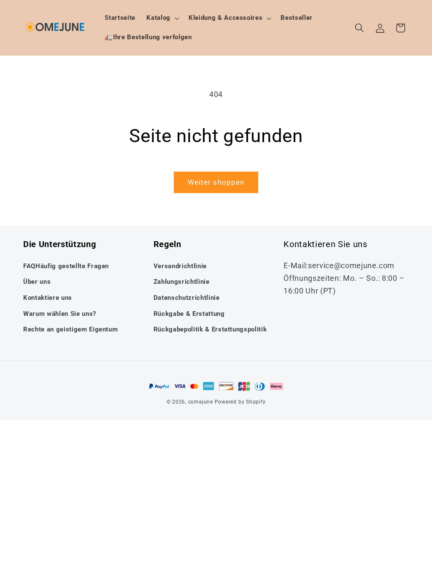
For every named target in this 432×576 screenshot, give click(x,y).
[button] (162, 18)
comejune (200, 402)
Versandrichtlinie (180, 266)
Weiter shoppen (216, 182)
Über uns (37, 281)
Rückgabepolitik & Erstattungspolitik (210, 329)
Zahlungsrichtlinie (182, 281)
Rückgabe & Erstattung (189, 314)
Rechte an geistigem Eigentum (70, 329)
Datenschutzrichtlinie (187, 297)
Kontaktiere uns (47, 297)
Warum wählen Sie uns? (59, 314)
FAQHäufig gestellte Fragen (66, 266)
